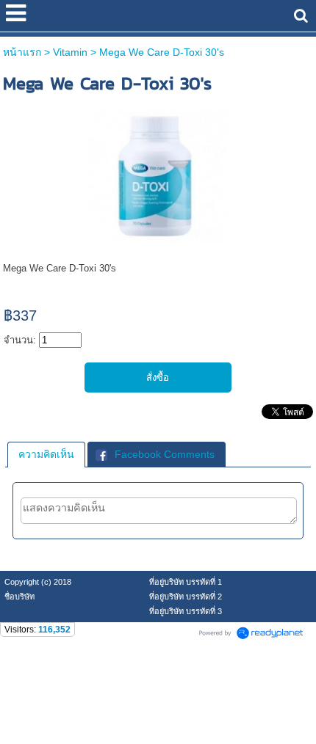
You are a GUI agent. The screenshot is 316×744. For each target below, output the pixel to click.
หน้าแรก (22, 52)
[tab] (46, 454)
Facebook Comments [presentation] (165, 454)
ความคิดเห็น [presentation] (46, 454)
